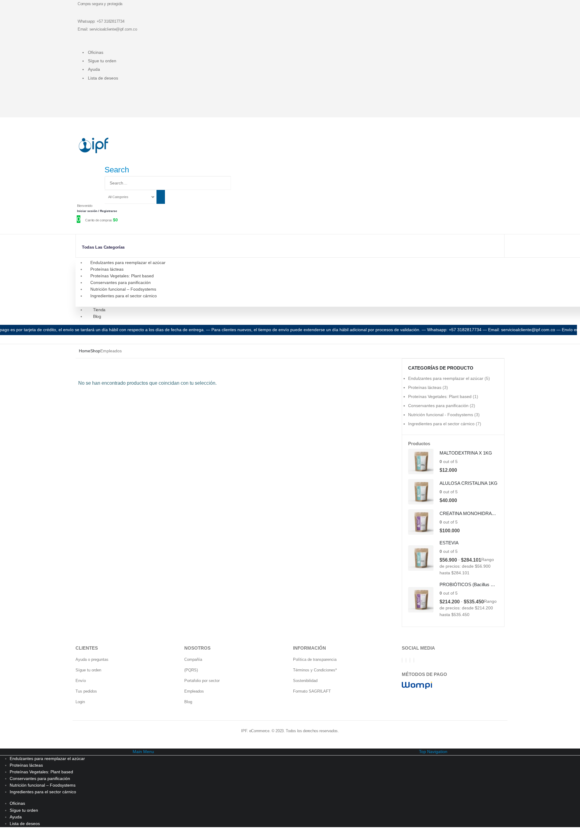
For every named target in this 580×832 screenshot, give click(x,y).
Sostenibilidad (305, 680)
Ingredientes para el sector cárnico (123, 295)
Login (80, 702)
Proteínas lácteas (107, 269)
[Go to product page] (420, 461)
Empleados (194, 691)
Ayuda (94, 69)
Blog (97, 316)
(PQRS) (191, 670)
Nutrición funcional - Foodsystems (440, 414)
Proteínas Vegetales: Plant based (122, 275)
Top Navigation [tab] (433, 751)
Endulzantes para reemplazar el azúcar (128, 262)
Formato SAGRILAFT (312, 691)
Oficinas (95, 52)
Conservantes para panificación (120, 282)
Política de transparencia (315, 659)
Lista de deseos (103, 78)
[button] (117, 169)
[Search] (160, 197)
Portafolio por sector (202, 680)
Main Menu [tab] (143, 751)
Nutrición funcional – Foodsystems (123, 289)
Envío (81, 680)
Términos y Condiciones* (315, 670)
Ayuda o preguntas (92, 659)
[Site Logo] (94, 145)
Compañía (193, 659)
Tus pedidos (86, 691)
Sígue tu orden (102, 60)
